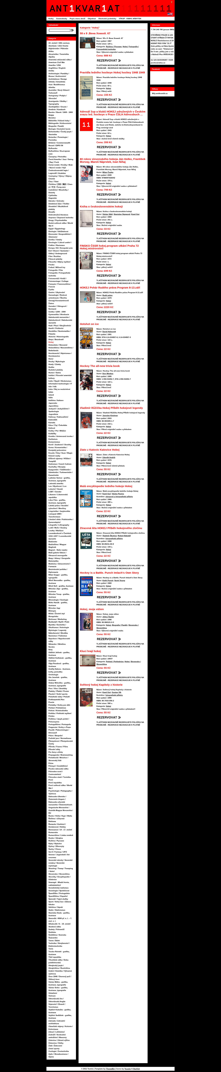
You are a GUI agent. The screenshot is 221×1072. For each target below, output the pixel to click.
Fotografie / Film (55, 270)
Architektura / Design (57, 79)
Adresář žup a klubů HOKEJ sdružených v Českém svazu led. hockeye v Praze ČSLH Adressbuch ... (112, 113)
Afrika (51, 51)
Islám (50, 392)
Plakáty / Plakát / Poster (58, 691)
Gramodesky (61, 19)
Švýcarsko (53, 938)
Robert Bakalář (124, 536)
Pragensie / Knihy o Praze (59, 727)
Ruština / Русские (56, 841)
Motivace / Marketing (57, 619)
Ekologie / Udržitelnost (58, 231)
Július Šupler (108, 617)
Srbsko (51, 904)
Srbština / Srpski (55, 907)
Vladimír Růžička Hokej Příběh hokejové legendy (111, 407)
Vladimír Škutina (109, 536)
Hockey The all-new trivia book (100, 365)
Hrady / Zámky (54, 364)
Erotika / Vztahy (55, 240)
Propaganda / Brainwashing (60, 755)
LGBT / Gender (54, 492)
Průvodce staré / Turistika (59, 777)
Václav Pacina (118, 494)
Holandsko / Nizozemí (57, 345)
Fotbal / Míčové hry (56, 267)
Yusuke (127, 1069)
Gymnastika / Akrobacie (58, 314)
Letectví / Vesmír (55, 489)
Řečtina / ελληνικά (56, 819)
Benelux (52, 118)
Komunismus (54, 442)
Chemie (51, 179)
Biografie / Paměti (56, 126)
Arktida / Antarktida (56, 82)
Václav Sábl (107, 214)
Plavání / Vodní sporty (58, 694)
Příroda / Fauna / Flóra (58, 747)
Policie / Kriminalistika (58, 710)
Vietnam (52, 996)
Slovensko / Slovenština (59, 874)
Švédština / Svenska (57, 935)
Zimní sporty (53, 1048)
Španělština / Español (58, 896)
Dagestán (52, 198)
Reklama (52, 821)
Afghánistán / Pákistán (58, 48)
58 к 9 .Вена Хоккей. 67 (95, 33)
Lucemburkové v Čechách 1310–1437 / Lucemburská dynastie (59, 536)
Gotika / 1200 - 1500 (57, 312)
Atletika (51, 87)
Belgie (51, 115)
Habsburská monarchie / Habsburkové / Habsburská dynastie (60, 320)
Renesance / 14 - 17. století (60, 830)
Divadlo (51, 212)
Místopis (52, 611)
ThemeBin (110, 1069)
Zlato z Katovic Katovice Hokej (99, 449)
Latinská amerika (55, 483)
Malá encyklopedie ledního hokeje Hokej (106, 486)
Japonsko (52, 403)
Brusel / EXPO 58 (55, 145)
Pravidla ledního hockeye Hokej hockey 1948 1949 (112, 72)
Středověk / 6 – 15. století (59, 924)
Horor (50, 359)
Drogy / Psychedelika (57, 220)
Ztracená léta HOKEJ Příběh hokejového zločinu (111, 528)
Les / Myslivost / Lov (57, 486)
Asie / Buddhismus (56, 85)
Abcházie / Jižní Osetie (58, 46)
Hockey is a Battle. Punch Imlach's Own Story (109, 572)
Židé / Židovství (55, 1046)
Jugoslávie (53, 414)
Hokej (50, 342)
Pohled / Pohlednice (57, 708)
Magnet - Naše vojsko (57, 550)
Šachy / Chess (54, 849)
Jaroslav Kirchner (110, 415)
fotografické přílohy (114, 538)
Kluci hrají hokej (90, 651)
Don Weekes (107, 374)
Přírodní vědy (54, 749)
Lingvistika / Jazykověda (59, 511)
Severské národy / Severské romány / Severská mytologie (60, 863)
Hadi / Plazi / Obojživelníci (59, 326)
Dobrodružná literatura (58, 215)
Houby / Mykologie (56, 361)
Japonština (53, 406)
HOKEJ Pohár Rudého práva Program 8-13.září (110, 287)
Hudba (51, 367)
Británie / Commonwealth (59, 143)
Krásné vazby (54, 456)
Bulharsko (52, 148)
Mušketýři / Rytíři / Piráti (58, 622)
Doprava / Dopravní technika (60, 218)
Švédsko (52, 932)
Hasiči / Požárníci (55, 328)
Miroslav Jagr (54, 608)
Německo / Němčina (57, 644)
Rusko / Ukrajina (55, 838)
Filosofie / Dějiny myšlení (59, 262)
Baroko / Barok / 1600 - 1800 (60, 112)
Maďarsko (52, 542)
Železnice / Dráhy (55, 1043)
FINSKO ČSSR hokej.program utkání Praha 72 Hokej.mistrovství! (109, 247)
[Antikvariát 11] (85, 8)
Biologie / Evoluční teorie (59, 129)
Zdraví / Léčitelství (56, 1032)
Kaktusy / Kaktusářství (58, 417)
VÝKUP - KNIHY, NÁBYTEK (130, 19)
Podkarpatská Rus (56, 699)
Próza (50, 763)
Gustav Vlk (116, 692)
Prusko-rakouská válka (58, 769)
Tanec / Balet (54, 940)
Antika (51, 71)
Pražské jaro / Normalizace (59, 738)
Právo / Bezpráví (55, 736)
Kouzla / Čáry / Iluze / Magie (60, 453)
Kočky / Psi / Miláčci (57, 431)
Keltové (51, 428)
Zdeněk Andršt (108, 457)
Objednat (92, 19)
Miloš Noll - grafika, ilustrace (60, 586)
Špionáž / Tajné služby (58, 899)
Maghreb (52, 547)
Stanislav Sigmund (122, 214)
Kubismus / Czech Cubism (59, 464)
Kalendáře (52, 420)
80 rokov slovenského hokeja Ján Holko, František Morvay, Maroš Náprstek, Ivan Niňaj (112, 160)
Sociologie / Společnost (58, 891)
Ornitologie (53, 675)
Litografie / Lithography (58, 525)
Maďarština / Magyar (57, 544)
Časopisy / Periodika (57, 157)
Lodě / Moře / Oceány (57, 528)
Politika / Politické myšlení (59, 713)
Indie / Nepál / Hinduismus (59, 381)
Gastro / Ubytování (56, 292)
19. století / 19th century (59, 43)
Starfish (136, 1069)
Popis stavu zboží (77, 19)
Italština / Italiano (56, 400)
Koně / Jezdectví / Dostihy (59, 445)
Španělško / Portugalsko (59, 893)
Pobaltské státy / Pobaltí (59, 697)
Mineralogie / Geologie (58, 600)
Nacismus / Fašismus (57, 636)
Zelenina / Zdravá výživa (59, 1040)
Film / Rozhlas (54, 256)
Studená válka (54, 927)
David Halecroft (109, 332)
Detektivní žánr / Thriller (58, 204)
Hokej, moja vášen (92, 609)
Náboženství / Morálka (58, 633)
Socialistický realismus (58, 888)
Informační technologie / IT (60, 384)
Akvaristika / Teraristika (58, 54)
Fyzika (51, 289)
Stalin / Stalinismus (56, 910)
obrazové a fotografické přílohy (119, 497)
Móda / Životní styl (56, 614)
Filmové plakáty (55, 259)
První (50, 780)
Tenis (50, 949)
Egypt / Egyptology (56, 229)
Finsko (51, 265)
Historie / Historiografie (58, 337)
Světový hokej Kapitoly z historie (101, 684)
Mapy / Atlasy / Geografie (59, 558)
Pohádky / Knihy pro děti (59, 705)
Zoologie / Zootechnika (58, 1051)
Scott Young (119, 580)
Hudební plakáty (55, 370)
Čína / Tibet (53, 181)
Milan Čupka (107, 172)
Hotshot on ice (89, 323)
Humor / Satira (54, 373)
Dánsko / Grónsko (56, 201)
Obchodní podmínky (107, 19)
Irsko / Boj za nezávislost (59, 389)
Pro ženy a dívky (55, 752)
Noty (50, 650)
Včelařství (52, 993)
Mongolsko (53, 616)
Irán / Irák (52, 386)
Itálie (50, 398)
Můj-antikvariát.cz (160, 93)
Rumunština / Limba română (60, 835)
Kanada (51, 423)
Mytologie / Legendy (57, 630)
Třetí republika (54, 957)
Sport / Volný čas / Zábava (59, 902)
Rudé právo (107, 295)
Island (51, 395)
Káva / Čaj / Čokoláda (57, 425)
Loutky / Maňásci (55, 531)
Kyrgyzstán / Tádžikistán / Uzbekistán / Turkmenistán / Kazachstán (60, 472)
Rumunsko (53, 832)
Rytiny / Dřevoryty (56, 846)
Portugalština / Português (59, 724)
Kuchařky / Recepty (56, 467)
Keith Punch (107, 580)
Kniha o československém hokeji (101, 206)
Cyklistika (52, 195)
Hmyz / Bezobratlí (56, 339)
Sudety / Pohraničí (56, 929)
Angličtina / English (57, 68)
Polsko (51, 716)
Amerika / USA (54, 65)
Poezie (51, 702)
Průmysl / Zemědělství (58, 766)
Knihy (51, 19)
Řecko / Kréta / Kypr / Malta (60, 816)
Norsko (51, 647)
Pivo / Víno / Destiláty (57, 688)
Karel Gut (135, 214)
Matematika (53, 561)
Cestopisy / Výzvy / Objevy (60, 176)
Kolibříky (52, 434)
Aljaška (51, 57)
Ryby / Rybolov (55, 844)
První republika (55, 783)
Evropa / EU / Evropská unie (60, 248)
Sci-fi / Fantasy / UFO (57, 852)
